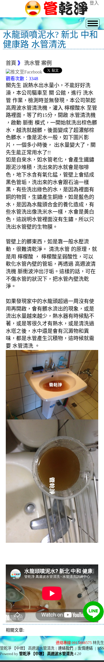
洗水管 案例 (38, 63)
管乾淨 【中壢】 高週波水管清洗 (46, 654)
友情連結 (85, 648)
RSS (100, 648)
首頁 (11, 63)
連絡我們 (65, 648)
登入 (94, 3)
